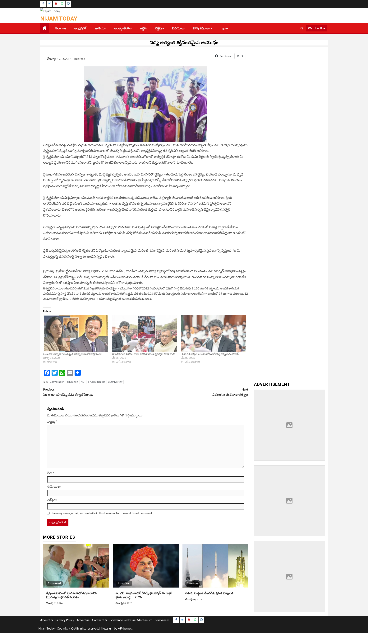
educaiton (72, 381)
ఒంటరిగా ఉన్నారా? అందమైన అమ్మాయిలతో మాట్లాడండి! (72, 353)
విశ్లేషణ (159, 28)
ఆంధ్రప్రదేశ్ (80, 28)
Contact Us (99, 620)
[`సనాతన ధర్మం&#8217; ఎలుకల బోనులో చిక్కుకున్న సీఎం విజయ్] (213, 333)
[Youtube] (56, 4)
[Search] (301, 28)
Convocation (57, 381)
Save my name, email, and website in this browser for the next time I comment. (102, 513)
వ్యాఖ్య (52, 421)
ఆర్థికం (143, 28)
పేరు (50, 473)
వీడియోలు (178, 28)
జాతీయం (100, 28)
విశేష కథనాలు (201, 28)
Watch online (316, 28)
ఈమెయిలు (55, 486)
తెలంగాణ (60, 28)
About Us (46, 620)
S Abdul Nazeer (96, 381)
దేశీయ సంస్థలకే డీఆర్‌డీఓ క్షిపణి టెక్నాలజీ (209, 593)
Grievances (162, 620)
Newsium (107, 628)
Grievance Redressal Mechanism (130, 620)
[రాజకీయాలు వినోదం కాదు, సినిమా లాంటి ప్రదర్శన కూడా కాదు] (144, 333)
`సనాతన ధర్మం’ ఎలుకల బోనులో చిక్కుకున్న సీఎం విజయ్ (210, 353)
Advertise (83, 620)
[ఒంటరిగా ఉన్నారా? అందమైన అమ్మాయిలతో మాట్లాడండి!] (75, 333)
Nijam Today (58, 18)
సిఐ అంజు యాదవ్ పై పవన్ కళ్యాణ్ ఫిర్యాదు (68, 391)
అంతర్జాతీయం (122, 28)
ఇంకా (225, 28)
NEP (83, 381)
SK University (115, 381)
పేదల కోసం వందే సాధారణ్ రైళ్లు (230, 391)
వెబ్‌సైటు (52, 500)
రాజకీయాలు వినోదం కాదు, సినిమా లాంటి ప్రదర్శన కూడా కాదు (143, 353)
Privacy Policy (64, 620)
